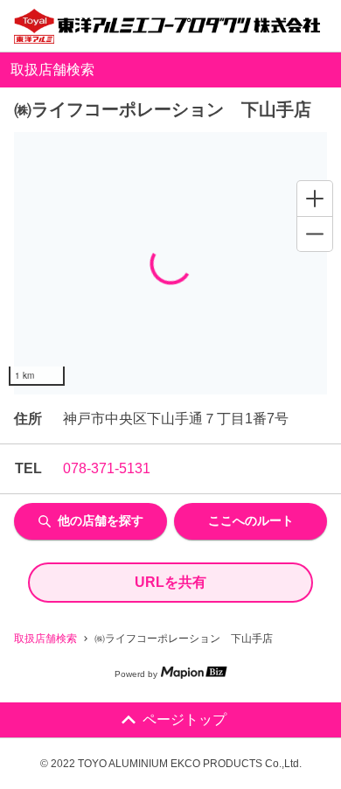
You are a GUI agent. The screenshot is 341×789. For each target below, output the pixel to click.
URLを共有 (170, 582)
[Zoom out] (314, 233)
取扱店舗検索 (45, 638)
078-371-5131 (106, 468)
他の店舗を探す (100, 520)
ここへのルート (251, 520)
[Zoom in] (314, 198)
